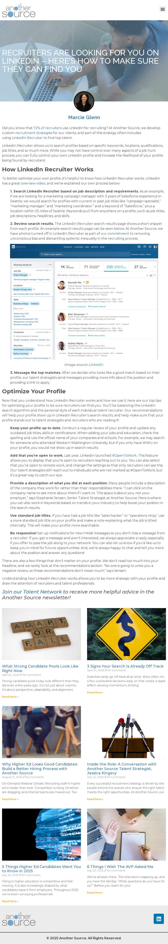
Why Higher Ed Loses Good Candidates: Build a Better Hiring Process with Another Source (40, 768)
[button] (162, 9)
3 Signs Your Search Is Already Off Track (125, 666)
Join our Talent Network (32, 592)
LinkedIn (96, 365)
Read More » (10, 696)
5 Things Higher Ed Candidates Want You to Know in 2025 (41, 868)
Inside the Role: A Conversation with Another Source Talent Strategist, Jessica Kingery (122, 768)
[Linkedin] (159, 919)
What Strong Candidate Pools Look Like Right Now (40, 668)
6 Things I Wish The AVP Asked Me (120, 866)
